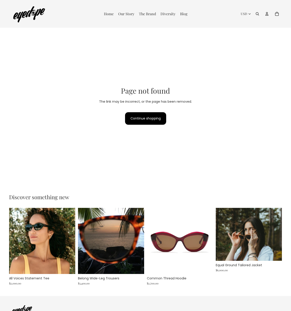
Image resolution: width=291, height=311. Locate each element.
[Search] (257, 14)
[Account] (267, 14)
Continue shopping (145, 118)
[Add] (68, 267)
